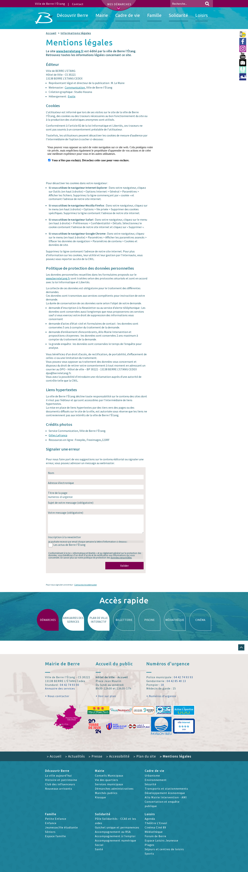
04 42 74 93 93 (183, 677)
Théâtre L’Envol (156, 823)
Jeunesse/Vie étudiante (61, 827)
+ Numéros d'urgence (161, 696)
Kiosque (100, 797)
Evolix (71, 96)
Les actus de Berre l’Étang (69, 544)
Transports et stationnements (166, 788)
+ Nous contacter (57, 696)
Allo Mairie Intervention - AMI (166, 797)
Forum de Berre (155, 836)
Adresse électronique (61, 483)
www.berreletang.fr (70, 51)
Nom (51, 473)
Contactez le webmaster (85, 584)
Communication (75, 87)
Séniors (50, 832)
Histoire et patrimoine (61, 780)
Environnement (156, 780)
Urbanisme (152, 775)
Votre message (65, 512)
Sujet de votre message (70, 502)
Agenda (150, 818)
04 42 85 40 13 (176, 681)
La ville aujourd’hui (58, 775)
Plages (149, 845)
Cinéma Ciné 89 (155, 827)
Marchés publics (106, 793)
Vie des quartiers (106, 780)
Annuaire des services (60, 688)
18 (162, 685)
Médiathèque (154, 832)
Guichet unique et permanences (117, 827)
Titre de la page (57, 493)
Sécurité (150, 784)
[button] (241, 647)
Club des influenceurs (60, 784)
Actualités (75, 756)
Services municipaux (109, 784)
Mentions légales (175, 756)
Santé (99, 849)
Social (99, 845)
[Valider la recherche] (207, 3)
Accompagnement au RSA (113, 832)
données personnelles (121, 557)
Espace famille (55, 836)
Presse (95, 756)
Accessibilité (118, 756)
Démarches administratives (114, 788)
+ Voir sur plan (106, 696)
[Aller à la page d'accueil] (44, 18)
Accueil (51, 33)
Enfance (50, 823)
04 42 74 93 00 (69, 685)
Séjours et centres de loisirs (164, 849)
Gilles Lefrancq (58, 435)
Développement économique (165, 793)
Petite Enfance (55, 818)
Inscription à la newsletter (64, 537)
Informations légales (76, 33)
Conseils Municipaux (109, 775)
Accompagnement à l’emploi (115, 836)
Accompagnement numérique (115, 840)
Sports (149, 853)
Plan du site (144, 756)
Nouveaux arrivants (58, 788)
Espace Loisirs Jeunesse (161, 840)
